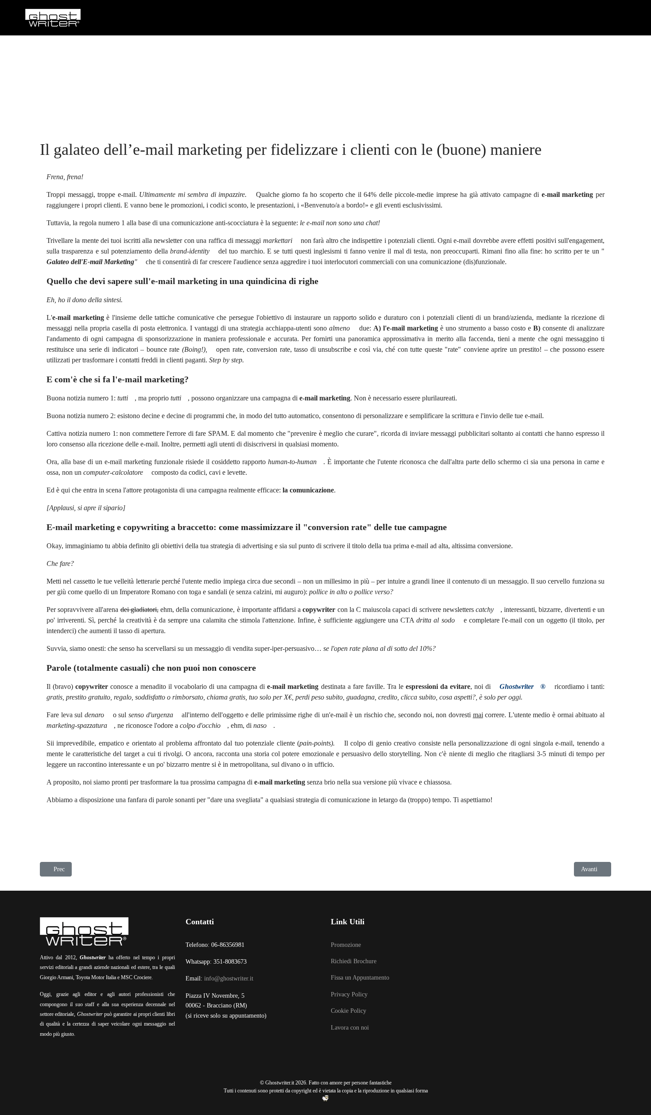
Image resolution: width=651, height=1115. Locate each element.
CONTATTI (558, 53)
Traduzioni (480, 53)
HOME (58, 53)
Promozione (346, 945)
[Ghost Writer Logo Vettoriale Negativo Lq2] (53, 18)
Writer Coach (206, 53)
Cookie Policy (348, 1010)
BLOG (521, 53)
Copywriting (426, 53)
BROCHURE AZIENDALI (278, 53)
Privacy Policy (349, 994)
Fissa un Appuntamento (360, 977)
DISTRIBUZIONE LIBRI (358, 53)
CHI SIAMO (97, 53)
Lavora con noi (350, 1027)
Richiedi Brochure (353, 961)
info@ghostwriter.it (228, 978)
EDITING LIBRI (148, 53)
